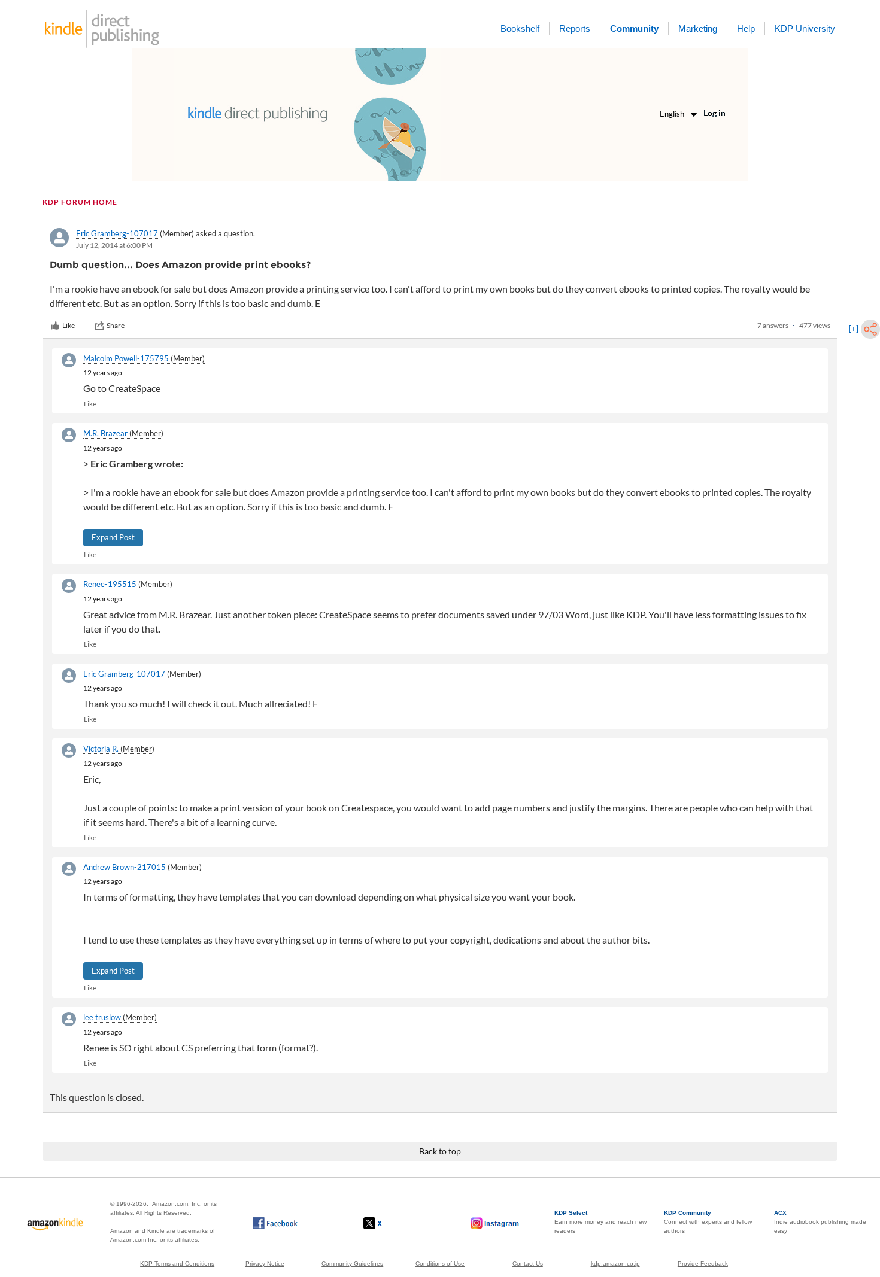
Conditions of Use (440, 1263)
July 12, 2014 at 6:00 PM (114, 245)
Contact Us (527, 1263)
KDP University (805, 28)
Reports (574, 28)
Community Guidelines (352, 1263)
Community (634, 28)
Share (116, 325)
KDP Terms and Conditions (177, 1263)
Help (746, 28)
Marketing (697, 28)
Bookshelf (519, 28)
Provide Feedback (703, 1263)
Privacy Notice (264, 1263)
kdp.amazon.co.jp (615, 1263)
